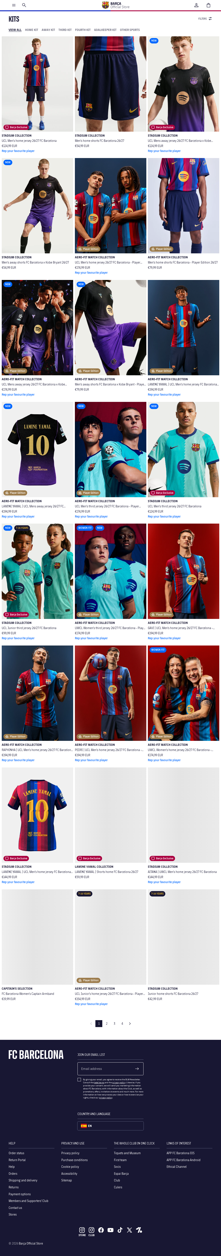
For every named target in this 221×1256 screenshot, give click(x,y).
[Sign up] (137, 1068)
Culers (118, 1187)
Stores (13, 1214)
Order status (16, 1153)
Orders (13, 1173)
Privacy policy (70, 1153)
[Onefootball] (139, 1230)
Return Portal (17, 1160)
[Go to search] (24, 5)
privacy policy (118, 1082)
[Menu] (14, 5)
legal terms (99, 1082)
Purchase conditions (74, 1160)
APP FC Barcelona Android (183, 1160)
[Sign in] (196, 5)
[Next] (130, 1023)
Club (117, 1180)
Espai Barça (121, 1173)
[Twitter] (129, 1230)
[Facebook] (101, 1230)
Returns (14, 1187)
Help (12, 1166)
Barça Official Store (31, 1243)
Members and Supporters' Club (28, 1201)
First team (120, 1160)
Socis (117, 1166)
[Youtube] (110, 1230)
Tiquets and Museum (127, 1153)
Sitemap (66, 1180)
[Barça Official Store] (115, 5)
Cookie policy (70, 1166)
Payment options (20, 1194)
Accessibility (69, 1173)
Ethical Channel (177, 1166)
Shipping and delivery (23, 1180)
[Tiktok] (120, 1230)
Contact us (15, 1207)
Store (82, 1235)
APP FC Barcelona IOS (180, 1153)
